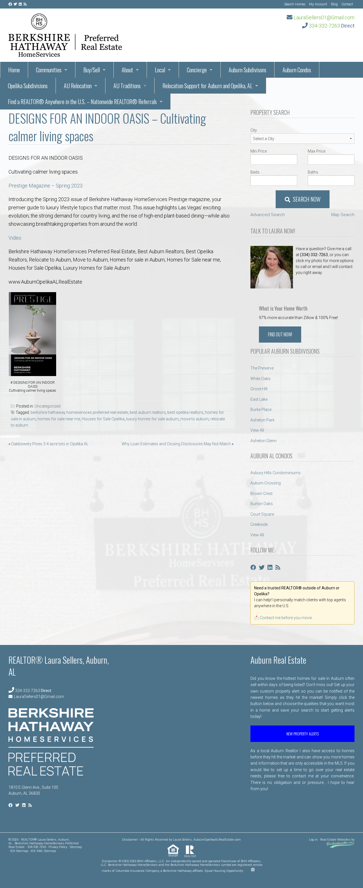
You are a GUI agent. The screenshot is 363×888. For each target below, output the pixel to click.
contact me (303, 776)
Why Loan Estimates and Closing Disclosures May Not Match (176, 444)
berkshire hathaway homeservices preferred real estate (79, 412)
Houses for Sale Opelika (103, 419)
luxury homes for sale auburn (152, 419)
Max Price (316, 151)
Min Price (258, 151)
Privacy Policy (57, 847)
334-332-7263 (324, 26)
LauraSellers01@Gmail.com (324, 17)
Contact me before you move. (286, 617)
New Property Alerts (302, 734)
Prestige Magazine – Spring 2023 (46, 186)
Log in (313, 839)
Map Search (342, 214)
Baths (313, 172)
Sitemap (76, 847)
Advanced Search (267, 214)
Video (15, 238)
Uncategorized (47, 406)
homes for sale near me (58, 419)
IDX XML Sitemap (43, 851)
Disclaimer (130, 839)
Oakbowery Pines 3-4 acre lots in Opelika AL (49, 444)
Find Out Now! (280, 334)
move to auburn (194, 419)
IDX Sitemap (19, 851)
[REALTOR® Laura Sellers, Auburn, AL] (65, 33)
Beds (254, 172)
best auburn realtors (148, 412)
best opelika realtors (185, 412)
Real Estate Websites (335, 839)
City (253, 130)
